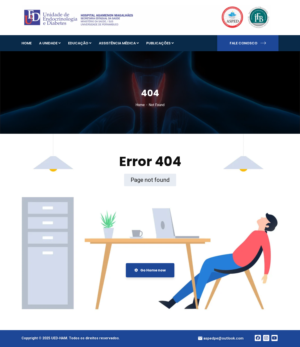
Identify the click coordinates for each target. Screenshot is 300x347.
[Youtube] (274, 338)
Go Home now (153, 270)
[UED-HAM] (146, 17)
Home (140, 105)
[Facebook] (258, 338)
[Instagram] (266, 338)
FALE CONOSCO (243, 43)
